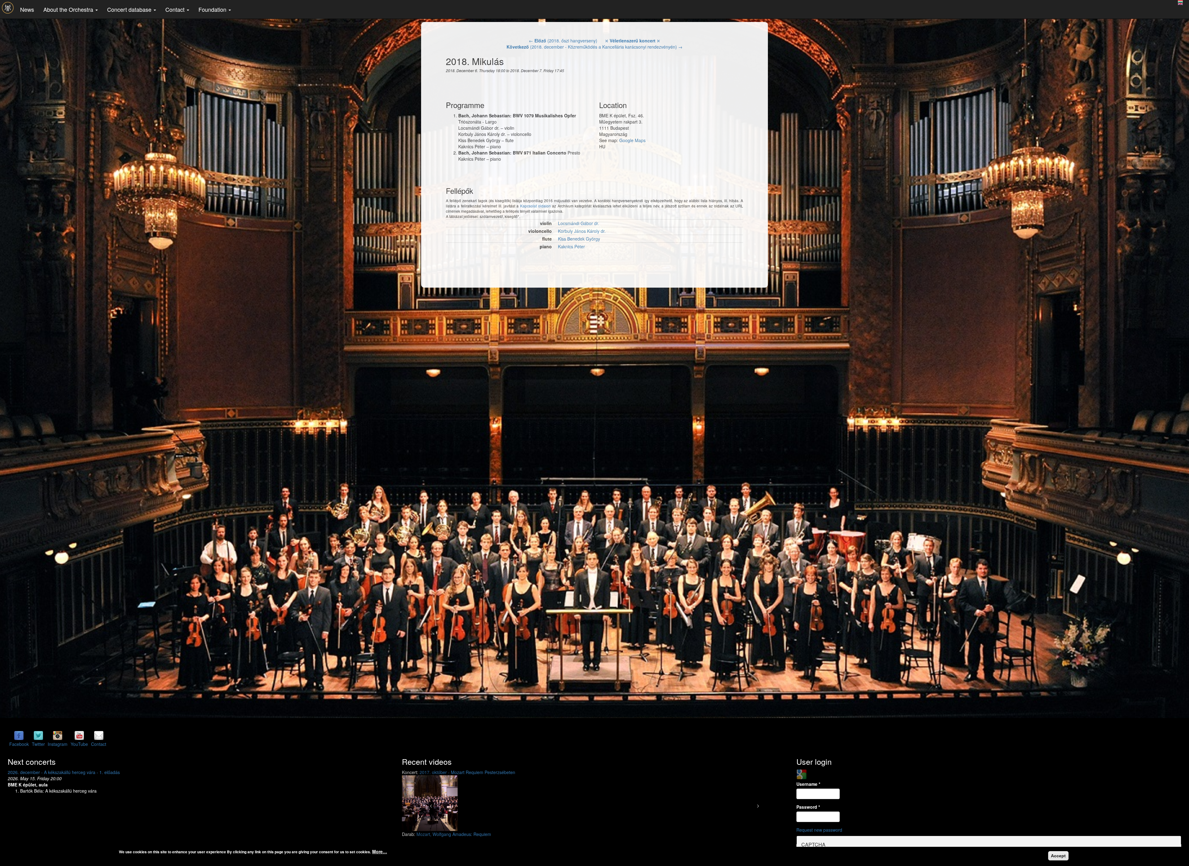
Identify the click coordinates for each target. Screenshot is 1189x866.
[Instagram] (58, 735)
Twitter (38, 744)
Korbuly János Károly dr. (582, 231)
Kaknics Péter (571, 246)
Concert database (130, 9)
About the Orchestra (69, 9)
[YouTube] (79, 735)
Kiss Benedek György (579, 239)
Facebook (19, 744)
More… (379, 851)
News (27, 9)
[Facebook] (19, 735)
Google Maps (632, 140)
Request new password (819, 830)
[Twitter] (38, 735)
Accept (1058, 855)
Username (808, 784)
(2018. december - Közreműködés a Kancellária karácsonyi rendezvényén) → (594, 47)
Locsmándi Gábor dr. (578, 223)
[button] (430, 803)
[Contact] (99, 735)
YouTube (79, 744)
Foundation (213, 9)
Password (808, 807)
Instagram (58, 744)
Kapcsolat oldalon (535, 205)
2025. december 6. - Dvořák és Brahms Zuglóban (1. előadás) (69, 772)
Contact (175, 9)
